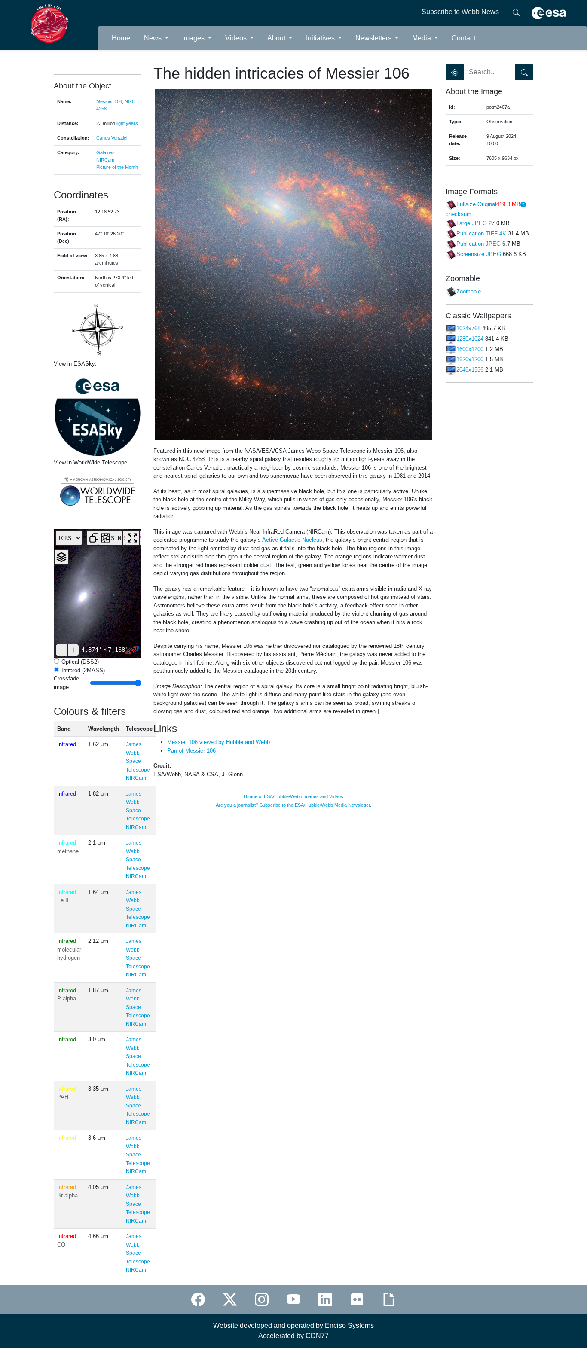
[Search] (516, 12)
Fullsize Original (476, 204)
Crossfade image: (70, 682)
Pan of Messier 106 (191, 750)
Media (422, 38)
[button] (523, 204)
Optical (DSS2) (80, 662)
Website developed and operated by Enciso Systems (293, 1325)
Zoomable (468, 291)
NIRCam (105, 159)
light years (127, 123)
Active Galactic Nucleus (291, 540)
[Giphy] (389, 1299)
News (153, 38)
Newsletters (374, 38)
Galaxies (105, 152)
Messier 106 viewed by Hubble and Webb (218, 742)
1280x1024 (469, 339)
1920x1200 (469, 360)
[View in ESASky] (98, 413)
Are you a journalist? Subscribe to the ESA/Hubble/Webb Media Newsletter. (293, 805)
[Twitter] (230, 1299)
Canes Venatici (111, 137)
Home (121, 38)
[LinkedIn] (325, 1299)
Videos (236, 38)
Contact (463, 38)
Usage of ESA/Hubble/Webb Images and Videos (293, 796)
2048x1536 (469, 370)
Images (194, 38)
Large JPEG (471, 223)
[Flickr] (357, 1299)
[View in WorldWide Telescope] (97, 491)
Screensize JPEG (478, 254)
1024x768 (468, 329)
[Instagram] (262, 1299)
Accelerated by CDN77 (293, 1335)
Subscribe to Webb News (460, 11)
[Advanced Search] (455, 72)
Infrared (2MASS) (83, 670)
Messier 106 (109, 101)
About (277, 38)
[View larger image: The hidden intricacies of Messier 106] (293, 264)
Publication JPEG (478, 244)
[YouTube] (293, 1299)
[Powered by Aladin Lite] (132, 650)
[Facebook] (198, 1299)
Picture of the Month (117, 167)
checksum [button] (458, 214)
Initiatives (321, 38)
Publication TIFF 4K (481, 233)
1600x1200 (469, 349)
